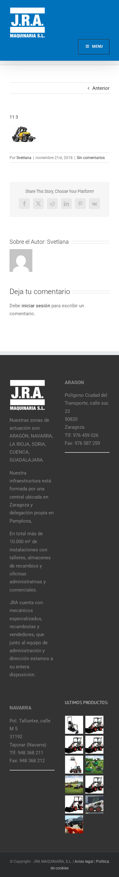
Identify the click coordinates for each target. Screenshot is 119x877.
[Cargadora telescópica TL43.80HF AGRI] (74, 824)
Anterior (100, 88)
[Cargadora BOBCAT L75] (94, 745)
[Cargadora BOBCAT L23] (74, 804)
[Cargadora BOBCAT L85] (74, 745)
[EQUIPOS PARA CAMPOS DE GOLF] (94, 765)
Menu (97, 46)
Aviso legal (84, 861)
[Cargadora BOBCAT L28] (94, 784)
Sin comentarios (91, 158)
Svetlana (24, 158)
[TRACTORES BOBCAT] (74, 784)
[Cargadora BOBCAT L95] (94, 725)
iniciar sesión (36, 306)
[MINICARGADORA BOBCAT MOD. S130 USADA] (94, 804)
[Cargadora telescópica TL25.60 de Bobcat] (74, 765)
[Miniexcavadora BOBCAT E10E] (74, 725)
